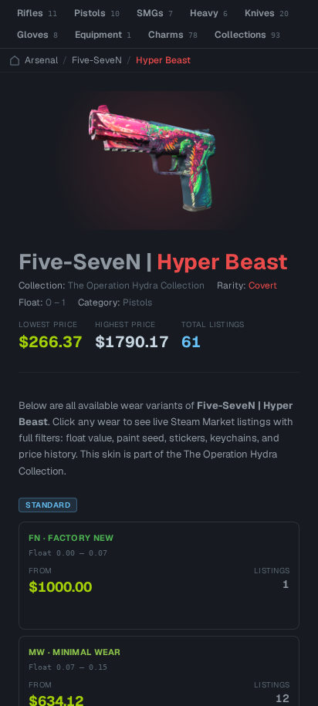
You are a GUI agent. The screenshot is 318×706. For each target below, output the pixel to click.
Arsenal (41, 60)
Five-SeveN (97, 60)
